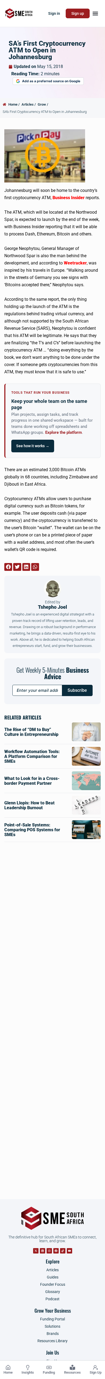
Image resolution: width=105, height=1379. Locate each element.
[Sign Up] (95, 1367)
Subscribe (77, 690)
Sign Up (96, 1372)
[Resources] (72, 1367)
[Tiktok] (62, 1250)
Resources (72, 1372)
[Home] (8, 1367)
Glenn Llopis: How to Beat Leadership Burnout (29, 805)
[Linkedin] (42, 1250)
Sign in (54, 13)
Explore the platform (63, 432)
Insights (28, 1372)
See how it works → (32, 446)
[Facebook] (56, 1250)
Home (8, 1372)
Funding (49, 1372)
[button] (95, 13)
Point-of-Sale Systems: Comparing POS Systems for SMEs (32, 829)
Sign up (77, 13)
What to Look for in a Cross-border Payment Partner (32, 781)
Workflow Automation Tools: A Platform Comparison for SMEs (32, 756)
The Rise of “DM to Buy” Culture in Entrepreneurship (31, 732)
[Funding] (49, 1367)
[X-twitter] (35, 1250)
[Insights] (27, 1367)
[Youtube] (69, 1250)
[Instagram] (49, 1250)
